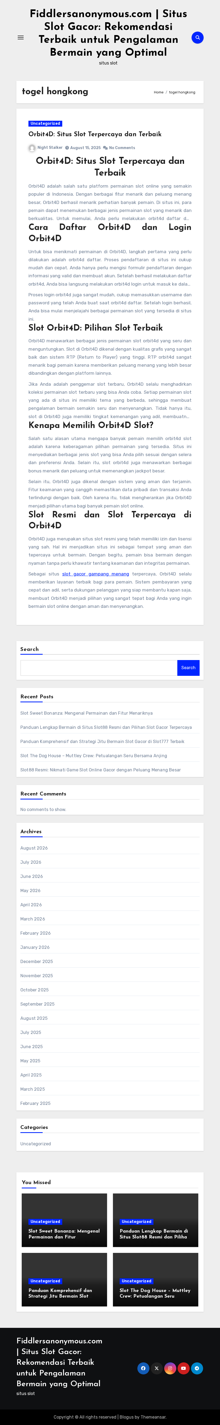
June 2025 (31, 1046)
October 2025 (34, 989)
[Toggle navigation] (20, 37)
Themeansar (153, 1417)
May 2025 (30, 1060)
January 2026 (35, 947)
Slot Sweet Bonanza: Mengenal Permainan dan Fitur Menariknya (86, 713)
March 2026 (32, 919)
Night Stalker (50, 147)
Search (29, 649)
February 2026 (35, 933)
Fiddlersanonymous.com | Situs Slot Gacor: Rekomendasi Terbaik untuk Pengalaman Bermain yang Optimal (59, 1362)
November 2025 (36, 975)
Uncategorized (45, 123)
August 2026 (34, 848)
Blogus (127, 1417)
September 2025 (37, 1004)
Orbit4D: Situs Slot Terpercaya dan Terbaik (95, 134)
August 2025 (33, 1018)
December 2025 (36, 961)
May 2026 (30, 890)
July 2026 (31, 862)
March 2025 (32, 1089)
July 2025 (30, 1032)
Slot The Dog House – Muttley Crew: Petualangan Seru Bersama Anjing (93, 755)
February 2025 (35, 1103)
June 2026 (31, 876)
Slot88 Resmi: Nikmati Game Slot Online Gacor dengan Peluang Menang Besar (100, 769)
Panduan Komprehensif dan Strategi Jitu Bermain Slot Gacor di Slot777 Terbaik (102, 741)
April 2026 (31, 904)
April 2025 (31, 1075)
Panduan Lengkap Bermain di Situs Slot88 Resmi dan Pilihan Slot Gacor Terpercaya (106, 727)
